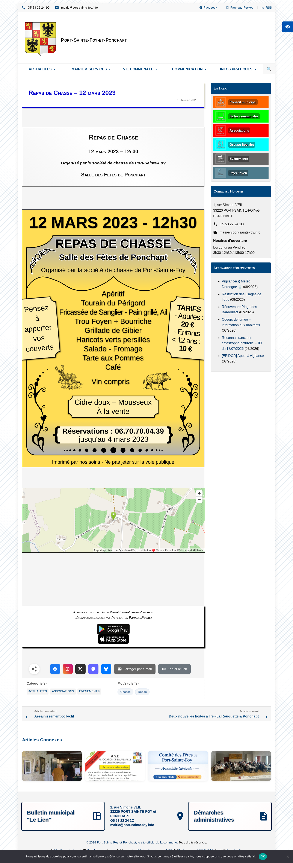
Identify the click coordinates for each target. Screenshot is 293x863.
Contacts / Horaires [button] (228, 191)
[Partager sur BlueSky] (106, 669)
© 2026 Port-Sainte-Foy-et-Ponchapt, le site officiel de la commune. (132, 842)
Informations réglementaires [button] (234, 268)
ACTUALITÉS (37, 691)
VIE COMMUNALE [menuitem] (140, 69)
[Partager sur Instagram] (68, 669)
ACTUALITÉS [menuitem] (42, 69)
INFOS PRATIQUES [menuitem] (238, 69)
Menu (30, 203)
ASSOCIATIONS (63, 691)
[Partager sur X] (80, 669)
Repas (142, 691)
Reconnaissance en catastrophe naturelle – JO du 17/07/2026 (242, 343)
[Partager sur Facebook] (55, 669)
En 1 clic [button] (220, 88)
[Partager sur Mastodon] (93, 669)
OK (263, 856)
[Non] (287, 856)
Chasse (125, 691)
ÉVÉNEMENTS (89, 691)
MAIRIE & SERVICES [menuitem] (91, 69)
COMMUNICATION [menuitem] (189, 69)
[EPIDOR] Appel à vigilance (243, 356)
